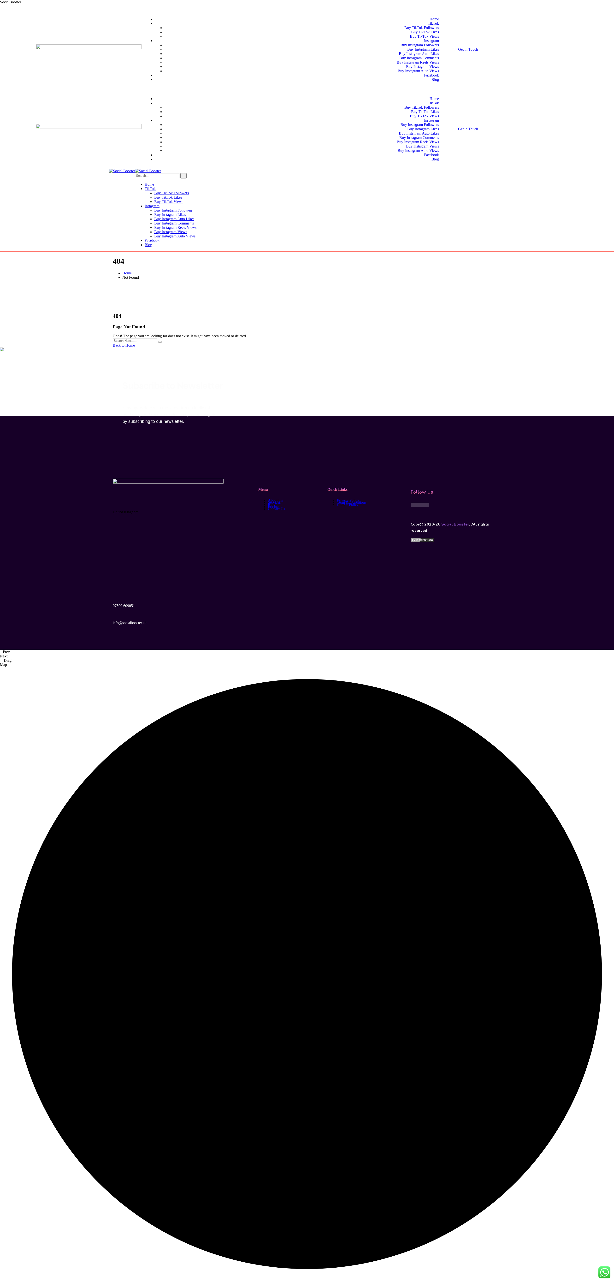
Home (127, 273)
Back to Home (124, 345)
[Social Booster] (122, 171)
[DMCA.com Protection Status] (423, 541)
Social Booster (455, 524)
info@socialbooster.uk (130, 623)
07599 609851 (124, 606)
